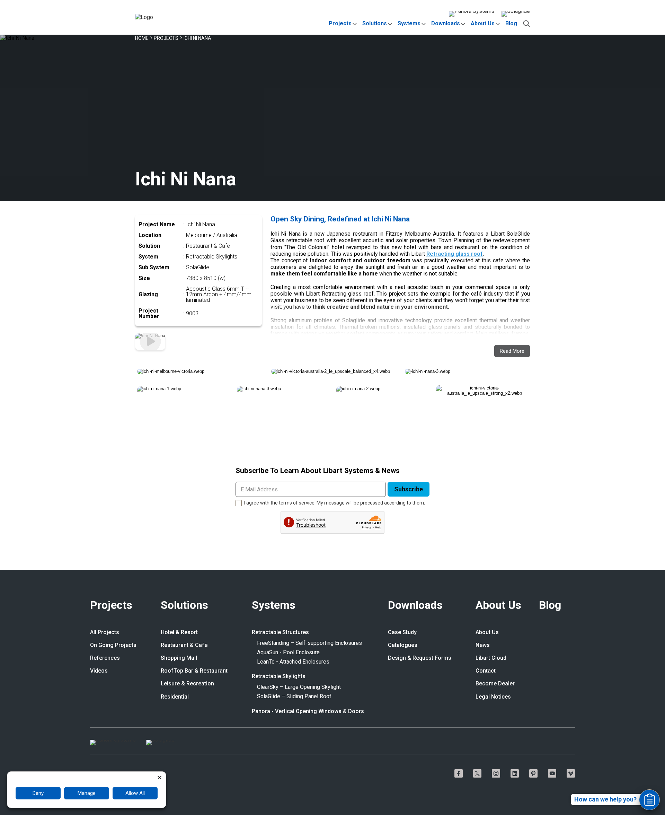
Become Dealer (495, 683)
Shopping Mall (179, 658)
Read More (512, 351)
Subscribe (408, 489)
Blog (511, 23)
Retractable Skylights (278, 676)
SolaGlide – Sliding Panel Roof (294, 696)
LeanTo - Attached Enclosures (293, 662)
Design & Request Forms (419, 658)
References (105, 658)
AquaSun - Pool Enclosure (288, 652)
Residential (175, 697)
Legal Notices (493, 697)
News (483, 645)
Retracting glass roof (454, 254)
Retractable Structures (280, 632)
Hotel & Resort (179, 632)
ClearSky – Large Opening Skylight (299, 687)
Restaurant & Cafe (184, 645)
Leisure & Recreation (187, 683)
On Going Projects (113, 645)
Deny (38, 793)
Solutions (374, 23)
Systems (409, 23)
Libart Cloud (491, 658)
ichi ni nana (197, 38)
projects (166, 38)
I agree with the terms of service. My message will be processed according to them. (334, 503)
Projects (340, 23)
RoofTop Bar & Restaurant (194, 671)
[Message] (649, 799)
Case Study (402, 632)
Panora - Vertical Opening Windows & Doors (308, 711)
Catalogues (402, 645)
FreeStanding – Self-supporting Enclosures (309, 643)
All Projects (104, 632)
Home (142, 38)
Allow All (135, 793)
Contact (486, 671)
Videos (99, 671)
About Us (483, 23)
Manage (87, 793)
